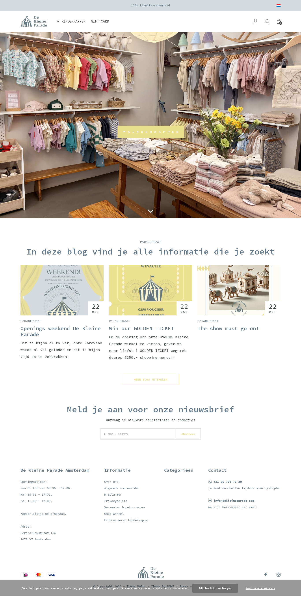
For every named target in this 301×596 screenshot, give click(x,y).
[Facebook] (265, 574)
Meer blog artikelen (150, 379)
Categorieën (178, 470)
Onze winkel (114, 514)
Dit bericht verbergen (215, 588)
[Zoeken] (267, 21)
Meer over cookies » (260, 588)
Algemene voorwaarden (121, 488)
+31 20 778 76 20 (228, 482)
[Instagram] (279, 574)
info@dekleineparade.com (234, 501)
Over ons (111, 482)
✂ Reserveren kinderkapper (126, 520)
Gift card (100, 21)
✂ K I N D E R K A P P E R (150, 131)
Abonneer (188, 434)
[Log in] (255, 21)
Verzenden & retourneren (124, 507)
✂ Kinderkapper (71, 21)
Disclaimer (113, 494)
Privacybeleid (115, 501)
